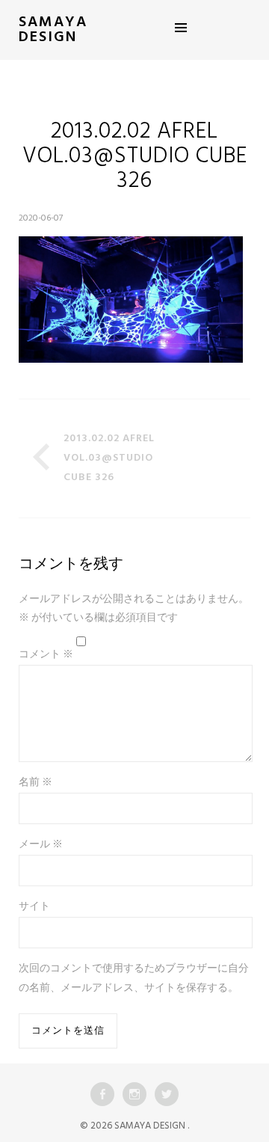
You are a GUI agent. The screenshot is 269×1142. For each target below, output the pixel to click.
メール (41, 844)
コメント (46, 654)
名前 (35, 782)
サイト (34, 906)
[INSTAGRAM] (134, 1094)
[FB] (102, 1094)
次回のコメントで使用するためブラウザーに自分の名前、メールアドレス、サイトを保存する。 (134, 978)
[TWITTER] (167, 1094)
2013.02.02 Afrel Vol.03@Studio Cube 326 (109, 458)
